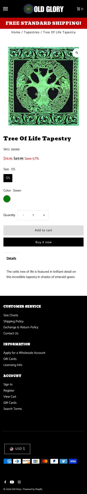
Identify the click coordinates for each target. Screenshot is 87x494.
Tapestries (32, 32)
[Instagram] (19, 483)
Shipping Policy (13, 321)
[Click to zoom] (77, 52)
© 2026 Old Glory (12, 489)
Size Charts (10, 315)
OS (8, 178)
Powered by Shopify (32, 489)
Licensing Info (12, 365)
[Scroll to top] (78, 483)
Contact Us (10, 333)
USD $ (20, 449)
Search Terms (12, 409)
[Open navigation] (11, 9)
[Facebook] (4, 483)
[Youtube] (11, 483)
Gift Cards (10, 359)
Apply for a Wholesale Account (24, 353)
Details (11, 258)
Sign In (8, 384)
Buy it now (43, 242)
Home (15, 32)
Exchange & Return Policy (20, 327)
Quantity (9, 215)
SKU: (6, 149)
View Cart (9, 396)
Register (8, 390)
